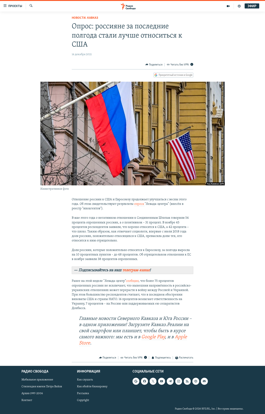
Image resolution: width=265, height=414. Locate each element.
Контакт (26, 400)
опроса (139, 204)
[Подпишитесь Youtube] (161, 381)
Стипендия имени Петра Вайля (41, 386)
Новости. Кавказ (85, 18)
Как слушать (85, 379)
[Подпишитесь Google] (135, 381)
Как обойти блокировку (92, 386)
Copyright (83, 400)
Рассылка (83, 393)
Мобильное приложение (37, 379)
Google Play (153, 337)
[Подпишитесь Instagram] (178, 381)
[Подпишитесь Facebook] (144, 381)
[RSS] (187, 381)
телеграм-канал (136, 270)
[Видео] (228, 6)
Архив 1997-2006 (32, 393)
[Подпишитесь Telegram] (170, 381)
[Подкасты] (195, 381)
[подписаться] (204, 381)
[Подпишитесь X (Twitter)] (153, 381)
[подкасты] (239, 6)
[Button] (154, 64)
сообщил (132, 281)
